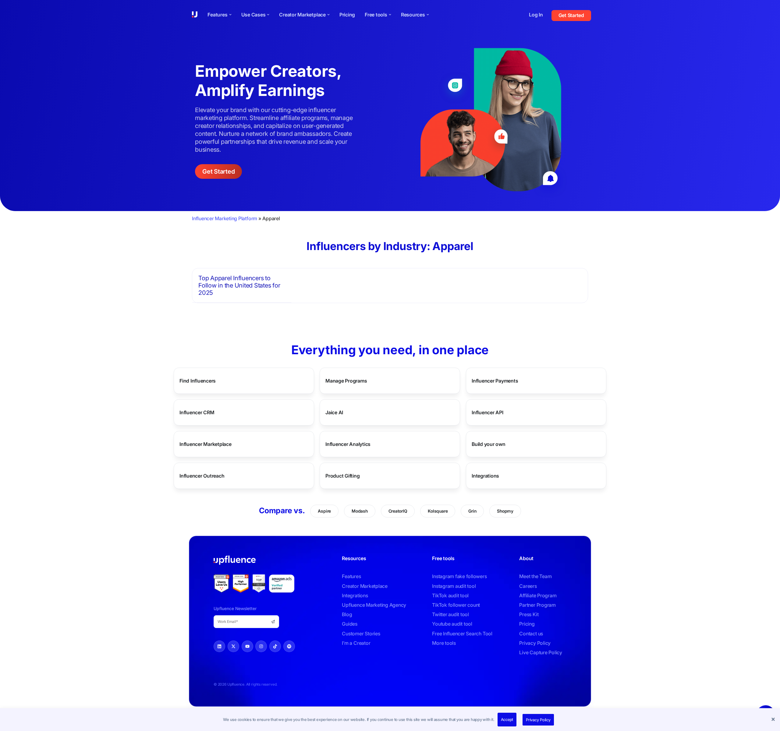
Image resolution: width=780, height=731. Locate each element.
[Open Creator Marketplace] (328, 14)
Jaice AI (334, 412)
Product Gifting (342, 476)
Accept (507, 719)
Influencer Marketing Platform (224, 218)
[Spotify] (289, 646)
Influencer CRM (196, 412)
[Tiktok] (275, 646)
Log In (536, 15)
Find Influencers (197, 381)
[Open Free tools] (390, 14)
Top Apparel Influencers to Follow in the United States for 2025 (239, 285)
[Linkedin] (219, 646)
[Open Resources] (428, 14)
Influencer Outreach (201, 476)
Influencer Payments (495, 381)
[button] (774, 720)
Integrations (485, 476)
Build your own (488, 444)
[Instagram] (261, 646)
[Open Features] (230, 14)
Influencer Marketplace (205, 444)
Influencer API (487, 412)
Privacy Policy (538, 719)
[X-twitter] (233, 646)
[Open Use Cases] (268, 14)
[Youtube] (247, 646)
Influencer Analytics (347, 444)
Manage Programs (346, 381)
